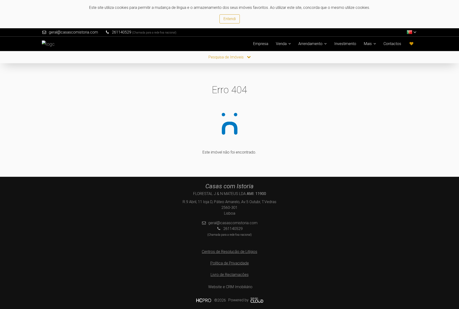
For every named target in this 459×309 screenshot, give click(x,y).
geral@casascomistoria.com (73, 32)
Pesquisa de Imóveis (226, 57)
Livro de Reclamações (230, 274)
